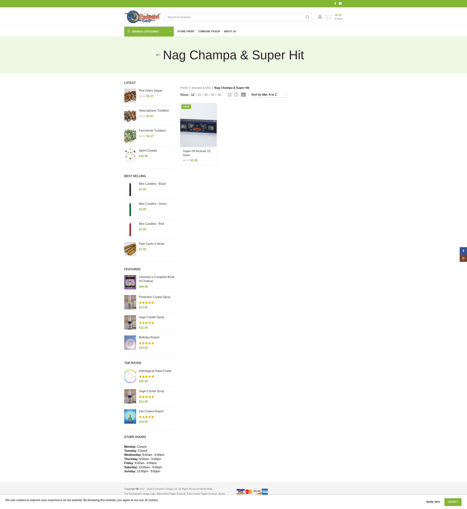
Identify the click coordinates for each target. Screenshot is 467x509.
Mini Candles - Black (152, 183)
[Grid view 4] (243, 94)
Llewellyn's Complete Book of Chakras (156, 279)
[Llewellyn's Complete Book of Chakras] (130, 282)
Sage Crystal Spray (151, 317)
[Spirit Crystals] (130, 156)
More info (433, 502)
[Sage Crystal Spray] (130, 322)
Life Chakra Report (151, 411)
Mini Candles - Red (151, 223)
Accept (453, 502)
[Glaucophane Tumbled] (130, 116)
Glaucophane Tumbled (154, 110)
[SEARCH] (307, 17)
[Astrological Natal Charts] (130, 376)
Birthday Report (149, 337)
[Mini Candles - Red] (130, 229)
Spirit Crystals (148, 150)
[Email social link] (340, 3)
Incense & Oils (201, 87)
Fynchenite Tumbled (152, 130)
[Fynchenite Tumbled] (130, 136)
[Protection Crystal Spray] (130, 302)
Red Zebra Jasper (150, 90)
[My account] (320, 17)
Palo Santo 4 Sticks (151, 243)
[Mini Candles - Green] (130, 209)
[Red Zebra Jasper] (130, 96)
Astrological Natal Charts (155, 370)
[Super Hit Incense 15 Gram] (198, 125)
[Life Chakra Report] (130, 416)
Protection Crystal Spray (154, 297)
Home (184, 87)
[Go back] (158, 55)
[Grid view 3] (236, 94)
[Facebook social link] (335, 3)
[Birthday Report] (130, 342)
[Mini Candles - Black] (130, 189)
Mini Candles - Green (153, 203)
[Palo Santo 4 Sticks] (130, 249)
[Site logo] (142, 17)
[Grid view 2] (230, 94)
